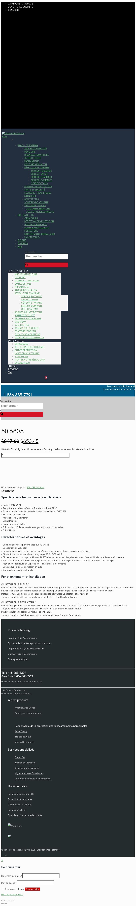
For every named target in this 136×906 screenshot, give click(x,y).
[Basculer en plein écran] (5, 900)
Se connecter (32, 889)
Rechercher (30, 252)
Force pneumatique (17, 659)
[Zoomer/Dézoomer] (2, 900)
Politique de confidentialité (21, 794)
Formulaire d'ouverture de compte (25, 815)
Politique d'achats (17, 810)
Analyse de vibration (25, 762)
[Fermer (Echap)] (12, 900)
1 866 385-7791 (18, 395)
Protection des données (20, 799)
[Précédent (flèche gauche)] (2, 903)
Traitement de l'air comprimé (22, 638)
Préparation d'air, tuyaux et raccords (26, 648)
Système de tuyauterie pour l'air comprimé (29, 643)
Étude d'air (20, 757)
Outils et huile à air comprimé (22, 654)
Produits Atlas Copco (25, 707)
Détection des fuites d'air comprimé (33, 778)
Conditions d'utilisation (19, 804)
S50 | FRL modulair (35, 487)
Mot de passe (8, 883)
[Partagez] (9, 900)
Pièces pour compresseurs (28, 713)
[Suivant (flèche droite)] (5, 903)
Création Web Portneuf (48, 849)
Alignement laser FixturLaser (29, 773)
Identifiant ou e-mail (11, 876)
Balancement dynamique (27, 768)
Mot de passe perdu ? (12, 894)
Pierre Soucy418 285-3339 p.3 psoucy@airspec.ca (24, 736)
